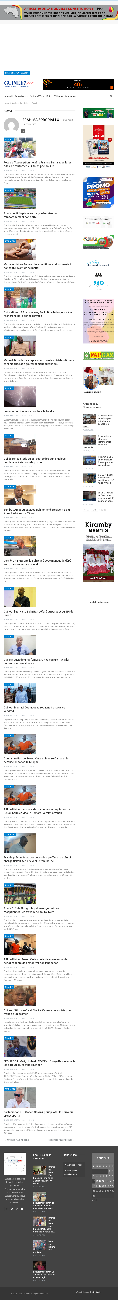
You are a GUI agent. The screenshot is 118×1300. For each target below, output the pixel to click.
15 (109, 1181)
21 (106, 1186)
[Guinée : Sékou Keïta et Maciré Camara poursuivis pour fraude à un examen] (20, 995)
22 (109, 1186)
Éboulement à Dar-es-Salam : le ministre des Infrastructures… (44, 1206)
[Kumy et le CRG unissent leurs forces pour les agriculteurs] (89, 460)
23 (113, 1186)
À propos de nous (74, 1165)
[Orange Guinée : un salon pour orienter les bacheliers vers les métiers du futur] (89, 419)
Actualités (20, 96)
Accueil (8, 96)
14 (106, 1181)
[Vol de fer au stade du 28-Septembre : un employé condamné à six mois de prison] (20, 444)
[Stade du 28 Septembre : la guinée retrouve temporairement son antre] (20, 198)
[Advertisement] (59, 47)
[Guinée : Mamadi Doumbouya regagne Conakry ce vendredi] (20, 693)
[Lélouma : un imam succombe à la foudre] (20, 396)
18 (97, 1186)
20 (103, 1186)
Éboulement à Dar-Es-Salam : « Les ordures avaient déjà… (44, 1275)
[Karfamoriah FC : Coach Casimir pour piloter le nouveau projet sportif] (20, 1097)
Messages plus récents (61, 1140)
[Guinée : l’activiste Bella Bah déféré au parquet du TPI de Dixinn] (20, 597)
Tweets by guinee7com (98, 602)
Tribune (58, 96)
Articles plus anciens (17, 1140)
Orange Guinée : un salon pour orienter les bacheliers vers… (98, 421)
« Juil (94, 1200)
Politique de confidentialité (70, 1173)
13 (103, 1181)
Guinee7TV (36, 96)
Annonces (70, 96)
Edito (49, 96)
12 (100, 1181)
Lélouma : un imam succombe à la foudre (29, 411)
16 (113, 1181)
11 (97, 1181)
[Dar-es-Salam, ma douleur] (39, 1245)
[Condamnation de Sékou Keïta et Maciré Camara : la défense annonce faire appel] (20, 744)
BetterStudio (95, 1292)
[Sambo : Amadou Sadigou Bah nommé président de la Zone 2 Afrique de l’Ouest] (20, 495)
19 (100, 1186)
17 (93, 1186)
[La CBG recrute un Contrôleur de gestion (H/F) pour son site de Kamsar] (89, 496)
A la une (9, 139)
